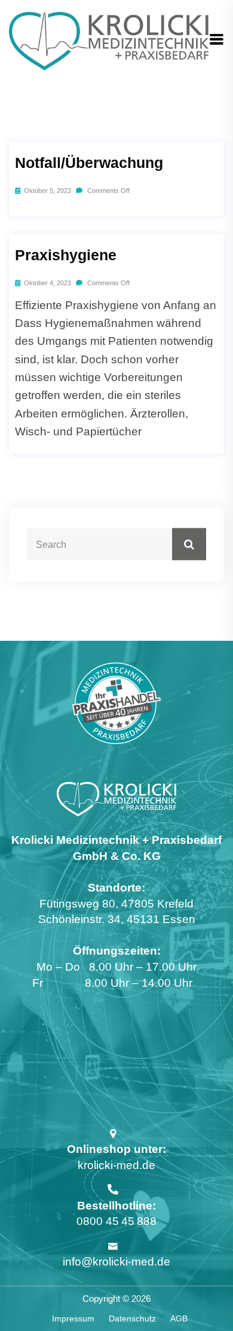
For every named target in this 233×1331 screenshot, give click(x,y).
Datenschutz (132, 1318)
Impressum (73, 1318)
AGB (179, 1318)
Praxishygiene (65, 255)
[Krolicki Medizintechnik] (109, 40)
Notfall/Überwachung (89, 162)
